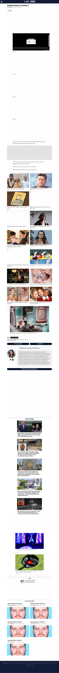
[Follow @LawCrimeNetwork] (24, 340)
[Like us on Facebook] (19, 340)
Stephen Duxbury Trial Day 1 (15, 640)
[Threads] (22, 340)
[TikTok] (20, 340)
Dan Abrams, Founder (29, 665)
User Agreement (38, 663)
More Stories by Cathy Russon (29, 369)
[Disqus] (29, 386)
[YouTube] (17, 340)
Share (10, 10)
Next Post (40, 343)
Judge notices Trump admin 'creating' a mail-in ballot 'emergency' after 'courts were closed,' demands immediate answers (29, 435)
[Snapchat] (25, 340)
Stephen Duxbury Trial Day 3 (15, 622)
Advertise (17, 663)
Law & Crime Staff (11, 605)
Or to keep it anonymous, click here (30, 582)
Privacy (26, 663)
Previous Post (18, 343)
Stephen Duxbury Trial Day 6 (15, 603)
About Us (12, 663)
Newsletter (22, 663)
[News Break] (26, 340)
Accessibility (31, 663)
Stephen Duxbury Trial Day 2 (38, 622)
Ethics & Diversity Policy (46, 663)
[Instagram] (21, 340)
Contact (53, 663)
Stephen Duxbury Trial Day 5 (38, 603)
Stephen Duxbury (14, 337)
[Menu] (1, 1)
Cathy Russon (10, 7)
